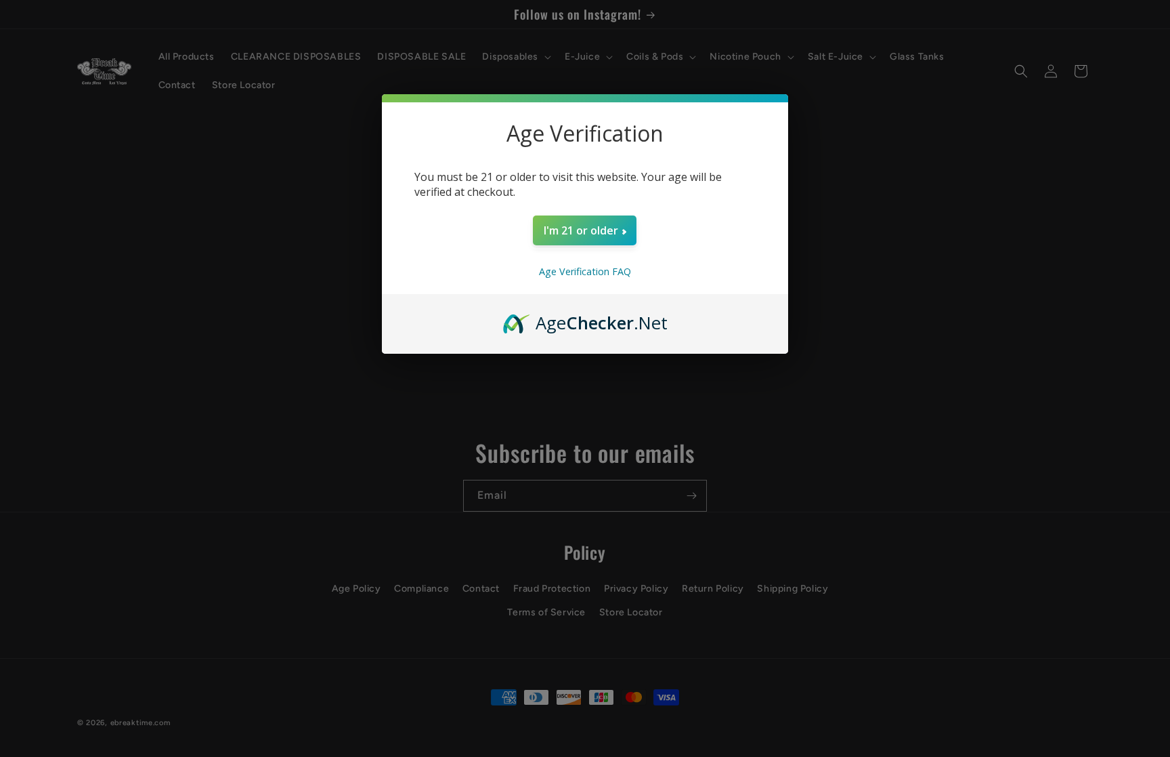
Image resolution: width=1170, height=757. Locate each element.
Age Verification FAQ (585, 271)
